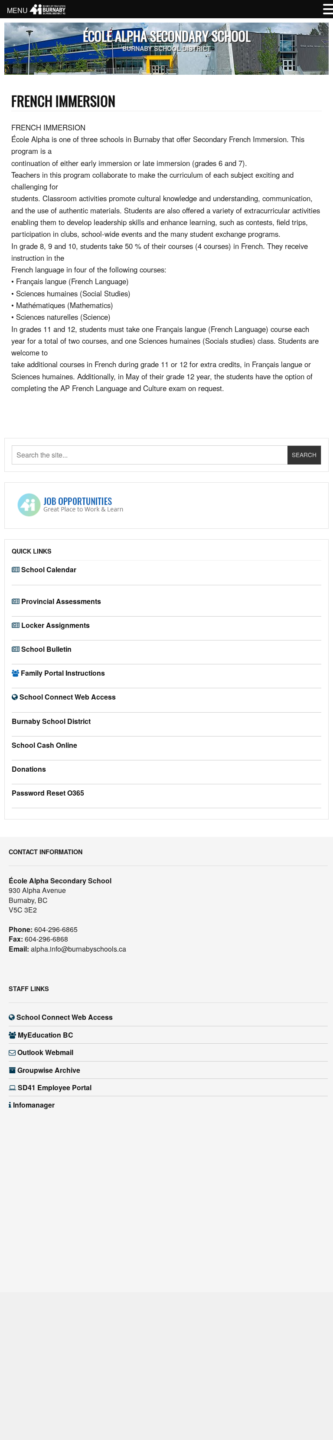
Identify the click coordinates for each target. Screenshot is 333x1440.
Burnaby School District (51, 721)
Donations (29, 769)
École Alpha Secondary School (167, 36)
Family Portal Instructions (63, 673)
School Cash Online (44, 745)
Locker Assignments (55, 625)
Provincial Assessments (61, 601)
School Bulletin (46, 649)
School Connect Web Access (68, 697)
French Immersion (63, 100)
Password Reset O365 (48, 793)
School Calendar (48, 569)
